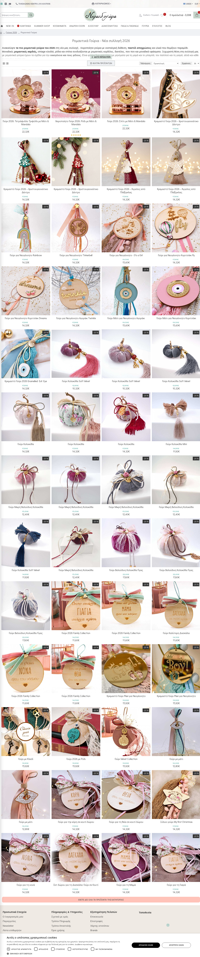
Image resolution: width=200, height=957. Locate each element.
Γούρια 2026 (11, 32)
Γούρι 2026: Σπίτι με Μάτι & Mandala (126, 121)
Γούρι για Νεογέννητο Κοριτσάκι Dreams (26, 318)
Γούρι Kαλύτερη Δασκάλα (176, 633)
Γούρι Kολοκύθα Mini (176, 444)
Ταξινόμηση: (145, 63)
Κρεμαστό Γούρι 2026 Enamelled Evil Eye (26, 381)
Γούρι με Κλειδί (25, 759)
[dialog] (100, 945)
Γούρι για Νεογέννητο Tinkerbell (76, 255)
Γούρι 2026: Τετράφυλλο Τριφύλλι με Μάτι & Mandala (26, 123)
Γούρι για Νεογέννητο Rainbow (26, 255)
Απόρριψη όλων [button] (176, 945)
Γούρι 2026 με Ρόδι (76, 759)
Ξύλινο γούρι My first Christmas (176, 821)
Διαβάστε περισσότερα (84, 944)
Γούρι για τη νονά (26, 884)
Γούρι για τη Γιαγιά (176, 884)
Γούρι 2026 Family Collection (76, 633)
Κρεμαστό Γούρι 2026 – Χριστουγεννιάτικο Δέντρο (26, 190)
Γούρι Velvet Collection (126, 759)
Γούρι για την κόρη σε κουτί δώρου (76, 821)
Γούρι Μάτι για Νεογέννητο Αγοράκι (126, 318)
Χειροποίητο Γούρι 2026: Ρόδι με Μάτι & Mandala (75, 123)
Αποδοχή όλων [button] (146, 945)
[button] (67, 953)
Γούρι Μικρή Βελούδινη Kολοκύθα (25, 507)
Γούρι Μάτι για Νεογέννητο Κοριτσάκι (176, 318)
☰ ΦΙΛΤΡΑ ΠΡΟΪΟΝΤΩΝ (101, 63)
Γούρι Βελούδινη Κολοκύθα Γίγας (126, 570)
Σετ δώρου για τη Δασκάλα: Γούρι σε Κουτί (75, 884)
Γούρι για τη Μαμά (126, 884)
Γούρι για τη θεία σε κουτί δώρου (126, 821)
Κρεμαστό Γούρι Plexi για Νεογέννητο (126, 696)
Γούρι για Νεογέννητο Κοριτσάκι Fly (176, 255)
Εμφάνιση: (186, 63)
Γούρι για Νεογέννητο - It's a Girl (126, 255)
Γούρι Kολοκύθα (26, 444)
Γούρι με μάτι (176, 759)
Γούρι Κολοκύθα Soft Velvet (76, 381)
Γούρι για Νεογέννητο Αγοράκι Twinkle (76, 318)
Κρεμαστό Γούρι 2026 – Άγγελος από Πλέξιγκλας (126, 190)
